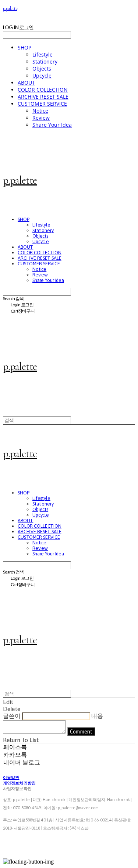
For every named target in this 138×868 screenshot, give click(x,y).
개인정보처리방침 (19, 782)
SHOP (24, 47)
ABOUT (26, 82)
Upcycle (42, 75)
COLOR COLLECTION (43, 89)
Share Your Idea (52, 124)
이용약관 (11, 777)
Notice (40, 110)
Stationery (44, 61)
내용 (97, 715)
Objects (41, 68)
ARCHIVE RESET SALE (43, 96)
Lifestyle (42, 54)
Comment (81, 731)
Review (41, 117)
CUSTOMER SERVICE (42, 103)
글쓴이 (12, 715)
